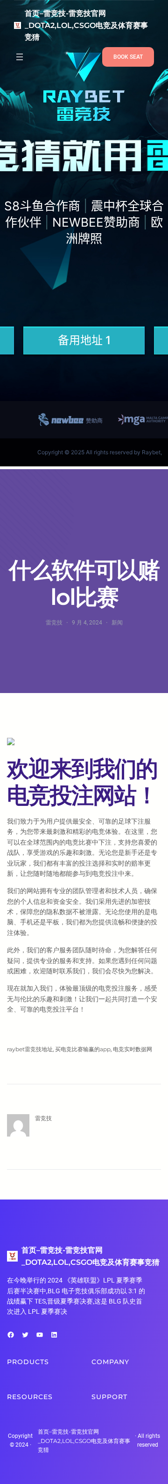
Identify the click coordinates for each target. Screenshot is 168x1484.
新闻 (117, 622)
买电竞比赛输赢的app (83, 1049)
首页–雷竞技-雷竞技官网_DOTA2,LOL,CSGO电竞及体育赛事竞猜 (86, 25)
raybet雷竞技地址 (30, 1049)
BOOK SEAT (128, 57)
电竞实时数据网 (132, 1049)
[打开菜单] (19, 56)
